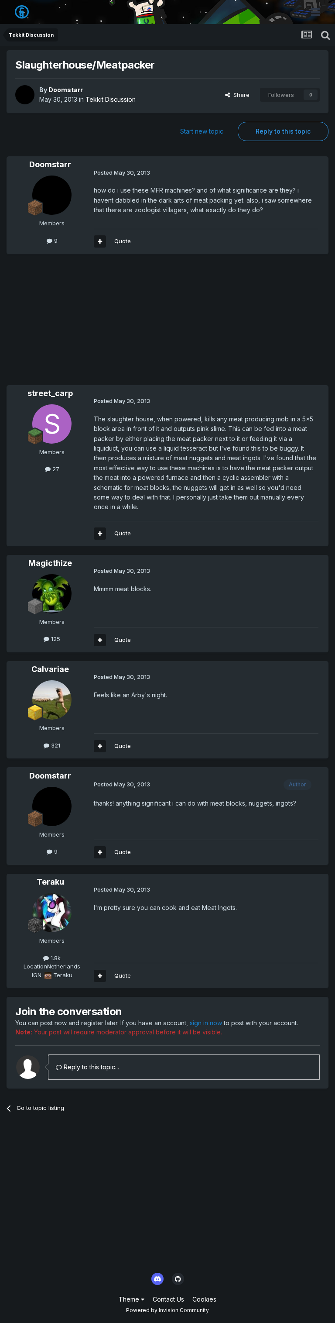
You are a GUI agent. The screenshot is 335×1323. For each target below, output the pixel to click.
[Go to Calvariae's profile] (52, 700)
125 (54, 638)
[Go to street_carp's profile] (52, 424)
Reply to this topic (283, 131)
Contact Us (168, 1299)
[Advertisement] (109, 324)
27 (55, 468)
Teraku (50, 881)
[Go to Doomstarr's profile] (24, 94)
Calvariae (50, 669)
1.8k (55, 957)
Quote (122, 241)
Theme (130, 1299)
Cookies (204, 1299)
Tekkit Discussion (110, 99)
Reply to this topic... (90, 1067)
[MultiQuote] (100, 241)
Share (240, 94)
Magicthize (50, 563)
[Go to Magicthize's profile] (52, 593)
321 (54, 745)
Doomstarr (65, 89)
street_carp (50, 393)
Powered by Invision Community (167, 1310)
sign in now (206, 1023)
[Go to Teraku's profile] (52, 912)
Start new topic (201, 131)
